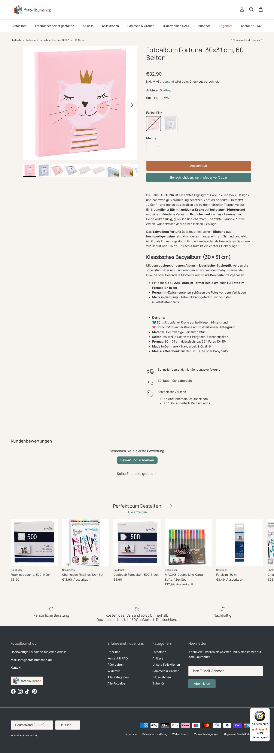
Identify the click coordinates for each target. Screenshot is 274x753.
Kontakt (16, 667)
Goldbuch (166, 90)
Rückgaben (115, 664)
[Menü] (267, 710)
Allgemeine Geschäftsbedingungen (243, 734)
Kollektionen (110, 26)
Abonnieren (202, 683)
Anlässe (88, 26)
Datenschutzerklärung (154, 734)
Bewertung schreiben (137, 460)
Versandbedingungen (206, 734)
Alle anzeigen (137, 512)
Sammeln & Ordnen (140, 26)
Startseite (16, 40)
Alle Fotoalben (117, 683)
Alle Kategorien (118, 677)
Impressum (131, 734)
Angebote (225, 26)
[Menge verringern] (150, 147)
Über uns (113, 652)
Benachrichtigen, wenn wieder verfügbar (198, 177)
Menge (151, 138)
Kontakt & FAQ (251, 26)
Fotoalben (20, 26)
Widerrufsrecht (180, 734)
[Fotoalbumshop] (32, 9)
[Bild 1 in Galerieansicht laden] (80, 103)
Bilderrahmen (161, 677)
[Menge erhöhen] (167, 147)
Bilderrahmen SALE (176, 26)
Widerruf (113, 671)
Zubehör (204, 26)
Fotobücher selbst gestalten (54, 26)
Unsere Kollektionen (166, 664)
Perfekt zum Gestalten (137, 506)
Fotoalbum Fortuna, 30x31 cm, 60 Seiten (62, 40)
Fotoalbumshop (29, 735)
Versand (168, 81)
